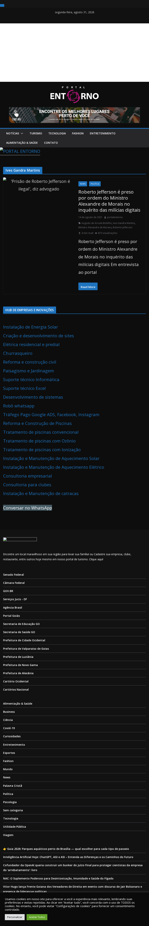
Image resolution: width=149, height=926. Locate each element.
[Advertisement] (74, 52)
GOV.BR (8, 591)
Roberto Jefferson (122, 227)
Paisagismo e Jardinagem (28, 371)
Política (95, 183)
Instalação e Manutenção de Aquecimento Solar (51, 458)
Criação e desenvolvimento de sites (38, 335)
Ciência (8, 720)
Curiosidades (12, 736)
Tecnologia (57, 133)
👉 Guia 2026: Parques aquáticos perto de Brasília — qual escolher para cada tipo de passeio (66, 849)
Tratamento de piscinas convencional (41, 432)
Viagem (8, 835)
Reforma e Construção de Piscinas (37, 423)
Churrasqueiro (17, 353)
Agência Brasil (12, 607)
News (83, 183)
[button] (21, 133)
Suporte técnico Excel (24, 388)
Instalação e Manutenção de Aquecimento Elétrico (53, 467)
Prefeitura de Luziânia (18, 657)
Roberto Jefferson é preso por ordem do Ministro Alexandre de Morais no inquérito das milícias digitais (109, 201)
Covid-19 (9, 728)
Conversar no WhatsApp (27, 508)
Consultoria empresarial (27, 476)
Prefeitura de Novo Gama (20, 665)
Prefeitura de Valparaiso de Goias (26, 648)
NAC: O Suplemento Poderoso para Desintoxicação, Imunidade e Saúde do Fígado (58, 878)
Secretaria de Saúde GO (19, 632)
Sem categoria (13, 810)
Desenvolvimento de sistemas (33, 397)
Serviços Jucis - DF (15, 599)
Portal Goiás (11, 616)
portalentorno (115, 217)
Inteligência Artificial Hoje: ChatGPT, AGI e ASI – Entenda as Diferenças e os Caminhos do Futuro (68, 857)
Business (9, 712)
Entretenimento (102, 133)
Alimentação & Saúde (22, 142)
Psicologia (10, 802)
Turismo (35, 133)
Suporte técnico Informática (31, 379)
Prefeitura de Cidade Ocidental (24, 640)
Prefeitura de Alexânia (18, 673)
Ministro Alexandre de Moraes (95, 227)
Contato (51, 142)
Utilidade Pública (14, 826)
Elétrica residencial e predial (31, 344)
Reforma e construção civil (29, 362)
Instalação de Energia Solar (30, 327)
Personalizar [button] (14, 917)
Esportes (9, 753)
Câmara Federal (14, 583)
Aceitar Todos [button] (37, 917)
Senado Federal (13, 574)
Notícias (12, 133)
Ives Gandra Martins (124, 223)
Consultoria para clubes (27, 484)
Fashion (78, 133)
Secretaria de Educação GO (21, 624)
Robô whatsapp (18, 406)
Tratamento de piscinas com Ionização (42, 449)
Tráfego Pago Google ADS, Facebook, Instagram (51, 414)
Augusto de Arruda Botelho (96, 223)
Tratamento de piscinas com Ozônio (39, 441)
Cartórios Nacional (16, 689)
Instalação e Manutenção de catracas (41, 493)
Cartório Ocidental (16, 681)
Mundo (8, 769)
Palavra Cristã (12, 786)
